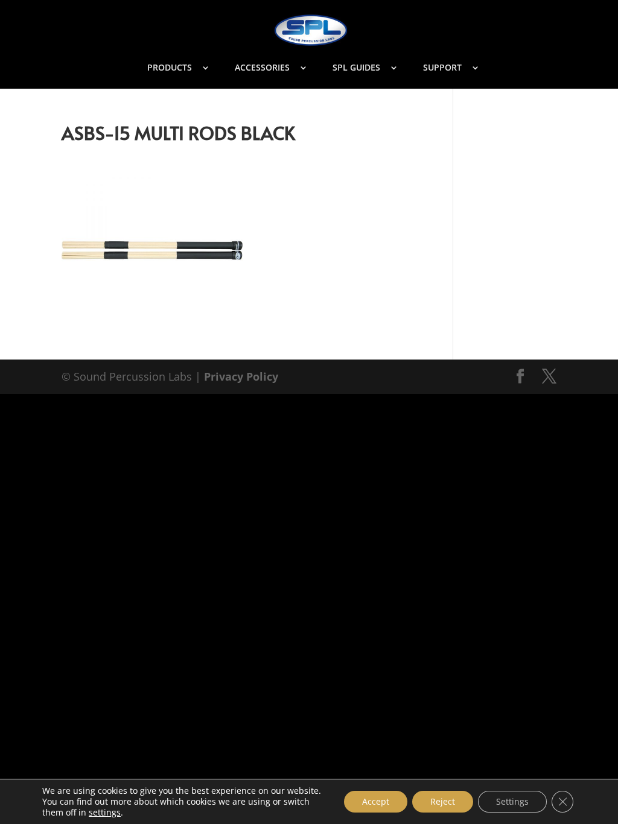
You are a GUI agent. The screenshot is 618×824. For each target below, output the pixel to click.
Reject (442, 801)
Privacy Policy (241, 376)
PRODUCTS (169, 68)
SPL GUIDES (356, 68)
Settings (512, 801)
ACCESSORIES (262, 68)
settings (105, 812)
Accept (375, 801)
